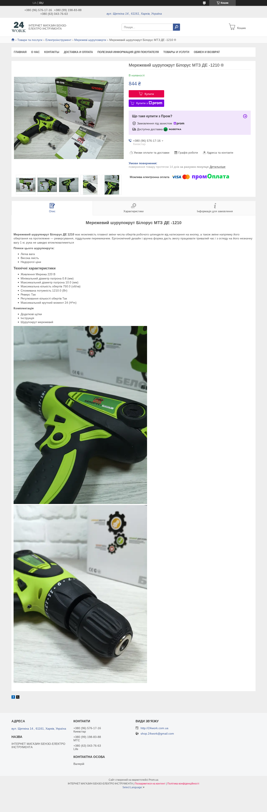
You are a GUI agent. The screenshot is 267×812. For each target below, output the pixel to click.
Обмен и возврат (207, 52)
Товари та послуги (29, 40)
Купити (149, 94)
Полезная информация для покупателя (128, 52)
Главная (20, 52)
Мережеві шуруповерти (90, 40)
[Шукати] (176, 27)
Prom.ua (153, 779)
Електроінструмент (58, 40)
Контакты (51, 52)
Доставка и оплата (78, 52)
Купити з (142, 103)
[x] (17, 697)
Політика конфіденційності (183, 783)
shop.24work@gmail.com (157, 733)
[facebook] (13, 697)
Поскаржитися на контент (150, 783)
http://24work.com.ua (154, 728)
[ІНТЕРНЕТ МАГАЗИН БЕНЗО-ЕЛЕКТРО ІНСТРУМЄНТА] (18, 27)
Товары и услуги (176, 52)
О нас (35, 52)
